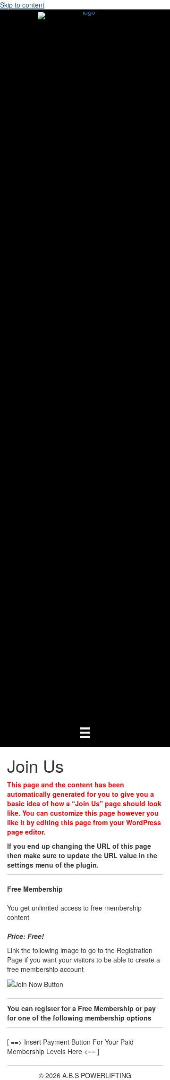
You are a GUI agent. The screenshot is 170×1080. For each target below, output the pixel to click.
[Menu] (85, 732)
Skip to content (22, 4)
